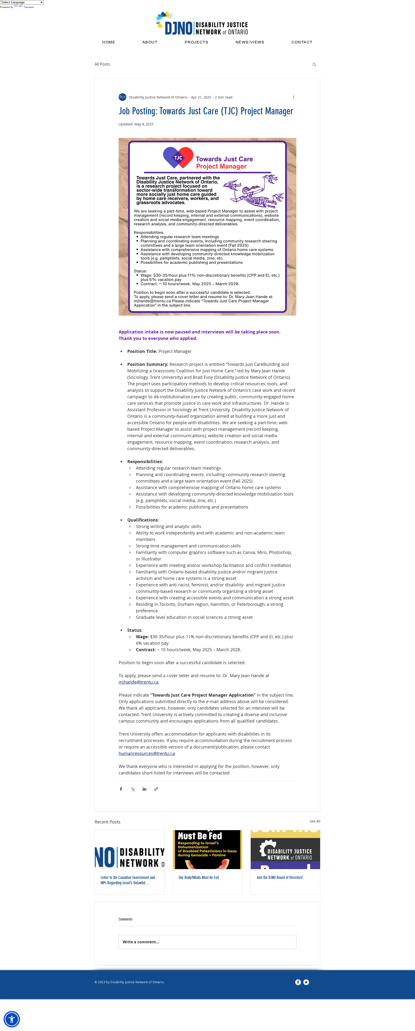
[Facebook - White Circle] (298, 982)
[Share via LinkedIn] (144, 789)
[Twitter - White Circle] (306, 982)
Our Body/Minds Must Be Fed (199, 877)
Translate (29, 7)
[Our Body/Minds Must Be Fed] (207, 849)
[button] (250, 42)
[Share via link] (156, 789)
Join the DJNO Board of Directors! (279, 877)
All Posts (102, 64)
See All (315, 821)
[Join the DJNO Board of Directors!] (285, 849)
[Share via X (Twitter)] (132, 789)
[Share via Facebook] (121, 789)
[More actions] (293, 97)
